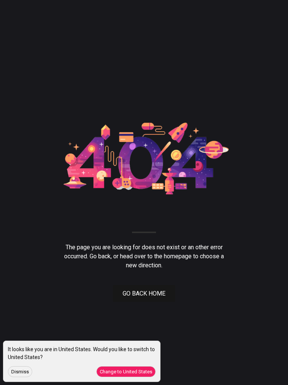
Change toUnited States (126, 371)
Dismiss (20, 371)
